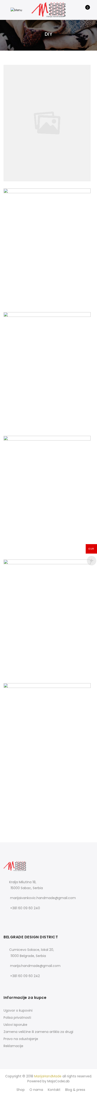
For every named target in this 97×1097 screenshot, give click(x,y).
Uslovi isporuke (15, 1024)
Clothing (56, 736)
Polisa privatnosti (17, 1017)
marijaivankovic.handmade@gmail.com (43, 898)
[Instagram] (18, 919)
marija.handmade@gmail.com (35, 965)
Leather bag (48, 607)
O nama (36, 1089)
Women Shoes (48, 112)
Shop (20, 1089)
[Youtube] (27, 919)
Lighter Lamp (48, 803)
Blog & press (75, 1089)
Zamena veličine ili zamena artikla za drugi (38, 1031)
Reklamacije (13, 1046)
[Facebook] (8, 919)
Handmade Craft (48, 236)
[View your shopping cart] (84, 10)
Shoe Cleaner (48, 360)
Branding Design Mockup (48, 483)
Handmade (62, 118)
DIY (49, 118)
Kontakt (54, 1089)
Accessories (35, 118)
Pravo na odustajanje (21, 1038)
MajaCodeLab (58, 1081)
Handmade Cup (48, 796)
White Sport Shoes (48, 731)
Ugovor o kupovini (18, 1010)
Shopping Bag (48, 811)
